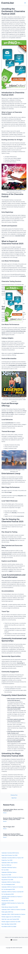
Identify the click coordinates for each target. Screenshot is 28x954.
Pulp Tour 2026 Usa (6, 865)
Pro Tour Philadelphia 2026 (8, 884)
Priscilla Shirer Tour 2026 (8, 900)
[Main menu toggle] (25, 2)
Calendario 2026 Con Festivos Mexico (11, 882)
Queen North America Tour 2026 (9, 855)
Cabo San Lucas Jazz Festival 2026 (10, 919)
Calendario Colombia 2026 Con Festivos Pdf (12, 857)
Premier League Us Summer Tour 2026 (11, 921)
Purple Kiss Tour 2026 (7, 860)
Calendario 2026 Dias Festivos (9, 872)
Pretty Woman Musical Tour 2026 (10, 907)
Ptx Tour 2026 (5, 870)
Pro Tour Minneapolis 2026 (8, 889)
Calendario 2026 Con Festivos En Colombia (12, 887)
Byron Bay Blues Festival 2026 (9, 924)
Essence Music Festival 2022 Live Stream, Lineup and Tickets (13, 818)
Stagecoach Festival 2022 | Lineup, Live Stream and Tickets (13, 834)
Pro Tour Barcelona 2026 (8, 894)
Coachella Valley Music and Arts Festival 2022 (13, 810)
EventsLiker (7, 3)
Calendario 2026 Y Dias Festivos (9, 862)
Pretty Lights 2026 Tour (7, 912)
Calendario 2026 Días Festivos (9, 867)
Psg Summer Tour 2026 (7, 879)
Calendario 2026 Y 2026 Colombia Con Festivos (13, 914)
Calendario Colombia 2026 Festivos (10, 853)
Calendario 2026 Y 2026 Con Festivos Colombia (13, 909)
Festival (4, 812)
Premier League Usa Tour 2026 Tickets (11, 916)
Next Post (14, 797)
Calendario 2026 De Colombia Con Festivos (12, 877)
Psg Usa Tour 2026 (6, 874)
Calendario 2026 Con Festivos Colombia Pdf (12, 891)
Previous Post (14, 795)
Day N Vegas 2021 (9, 826)
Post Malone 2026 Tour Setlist (9, 926)
